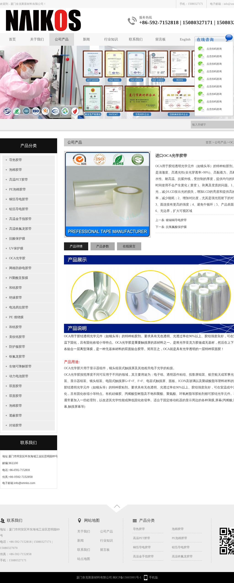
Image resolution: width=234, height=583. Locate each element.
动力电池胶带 (18, 376)
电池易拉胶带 (18, 307)
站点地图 (83, 559)
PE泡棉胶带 (17, 189)
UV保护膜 (16, 248)
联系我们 (136, 39)
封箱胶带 (15, 425)
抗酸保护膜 (17, 238)
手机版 (153, 577)
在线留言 (129, 246)
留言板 (160, 39)
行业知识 (111, 39)
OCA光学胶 (17, 258)
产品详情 (76, 246)
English (185, 39)
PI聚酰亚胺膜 (18, 278)
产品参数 (102, 246)
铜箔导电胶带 (18, 199)
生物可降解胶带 (20, 366)
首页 (12, 39)
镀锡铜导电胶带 (176, 220)
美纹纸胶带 (17, 337)
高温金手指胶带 (20, 219)
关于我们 (37, 39)
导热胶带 (15, 160)
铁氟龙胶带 (17, 356)
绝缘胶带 (15, 297)
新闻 (86, 39)
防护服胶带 (17, 346)
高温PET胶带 (18, 179)
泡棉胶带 (15, 169)
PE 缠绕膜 (16, 317)
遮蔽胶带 (15, 415)
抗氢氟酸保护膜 (176, 227)
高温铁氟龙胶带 (20, 228)
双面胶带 (15, 386)
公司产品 (62, 39)
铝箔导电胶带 (18, 209)
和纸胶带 (15, 287)
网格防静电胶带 (20, 268)
